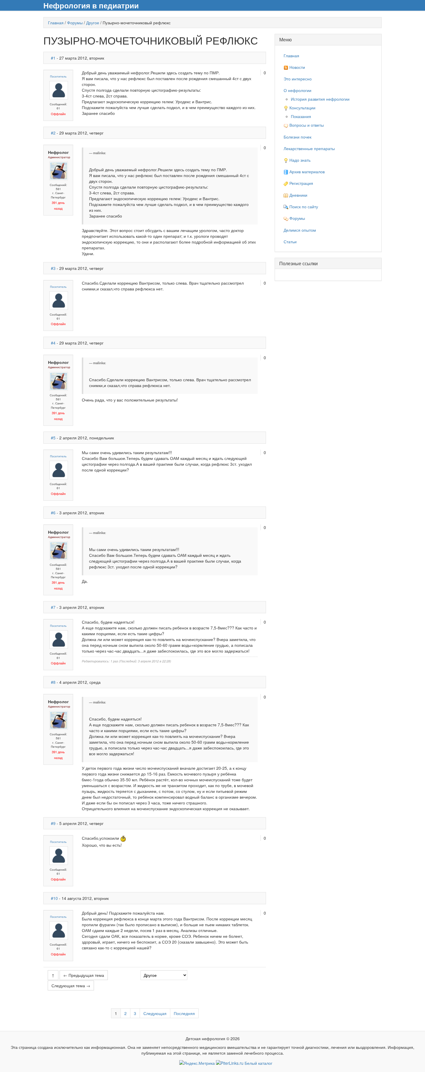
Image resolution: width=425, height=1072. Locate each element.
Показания (301, 116)
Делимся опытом (300, 230)
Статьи (290, 241)
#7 (53, 607)
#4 (53, 343)
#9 (53, 823)
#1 (53, 58)
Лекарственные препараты (309, 148)
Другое (92, 22)
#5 (53, 438)
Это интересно (298, 79)
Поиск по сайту (303, 206)
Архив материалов (306, 171)
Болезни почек (297, 137)
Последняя (184, 1013)
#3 (53, 268)
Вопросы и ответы (306, 125)
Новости (296, 67)
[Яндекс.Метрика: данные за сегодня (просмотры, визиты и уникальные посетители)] (197, 1063)
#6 (53, 512)
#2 (53, 133)
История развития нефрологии (320, 99)
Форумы (75, 22)
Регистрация (300, 183)
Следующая (155, 1013)
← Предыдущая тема (83, 975)
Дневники (297, 195)
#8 (53, 682)
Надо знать (299, 160)
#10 (54, 898)
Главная (56, 22)
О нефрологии (297, 90)
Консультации (301, 107)
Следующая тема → (70, 985)
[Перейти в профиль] (58, 90)
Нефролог (58, 152)
